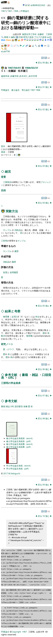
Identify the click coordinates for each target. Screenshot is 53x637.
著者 (3, 152)
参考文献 (11, 375)
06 (43, 369)
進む (47, 62)
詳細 (21, 37)
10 (43, 516)
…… (2, 42)
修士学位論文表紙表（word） (20, 438)
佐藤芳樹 (14, 76)
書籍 (25, 375)
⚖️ (48, 45)
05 (43, 305)
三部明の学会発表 (11, 382)
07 (43, 395)
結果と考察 (12, 311)
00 (43, 62)
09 (43, 484)
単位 (37, 316)
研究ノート (7, 344)
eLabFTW (5, 51)
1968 (16, 11)
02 (43, 109)
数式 (3, 335)
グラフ (11, 349)
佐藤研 (41, 34)
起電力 (15, 316)
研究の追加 (28, 37)
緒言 (8, 171)
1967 (3, 11)
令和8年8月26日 (37, 5)
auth (49, 37)
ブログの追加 (40, 37)
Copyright (16, 631)
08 (43, 418)
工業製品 (7, 182)
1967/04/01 (15, 67)
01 (43, 87)
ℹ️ (17, 37)
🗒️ (11, 45)
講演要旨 (19, 406)
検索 (6, 37)
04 (43, 202)
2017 (5, 473)
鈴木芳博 (33, 76)
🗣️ (42, 45)
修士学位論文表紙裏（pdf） (19, 447)
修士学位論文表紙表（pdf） (19, 441)
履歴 (16, 251)
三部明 (49, 34)
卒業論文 (25, 11)
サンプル (7, 230)
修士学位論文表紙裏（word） (20, 444)
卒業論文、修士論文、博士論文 (15, 90)
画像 (25, 406)
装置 (5, 272)
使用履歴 (14, 272)
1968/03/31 (31, 67)
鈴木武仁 (24, 76)
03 (43, 166)
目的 (3, 190)
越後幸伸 (5, 76)
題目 (3, 146)
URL (11, 377)
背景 (3, 176)
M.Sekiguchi (14, 473)
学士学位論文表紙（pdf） (18, 468)
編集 (13, 37)
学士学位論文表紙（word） (19, 465)
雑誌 (35, 375)
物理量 (6, 316)
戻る (40, 62)
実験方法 (12, 211)
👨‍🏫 (16, 40)
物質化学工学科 (29, 34)
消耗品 (17, 230)
